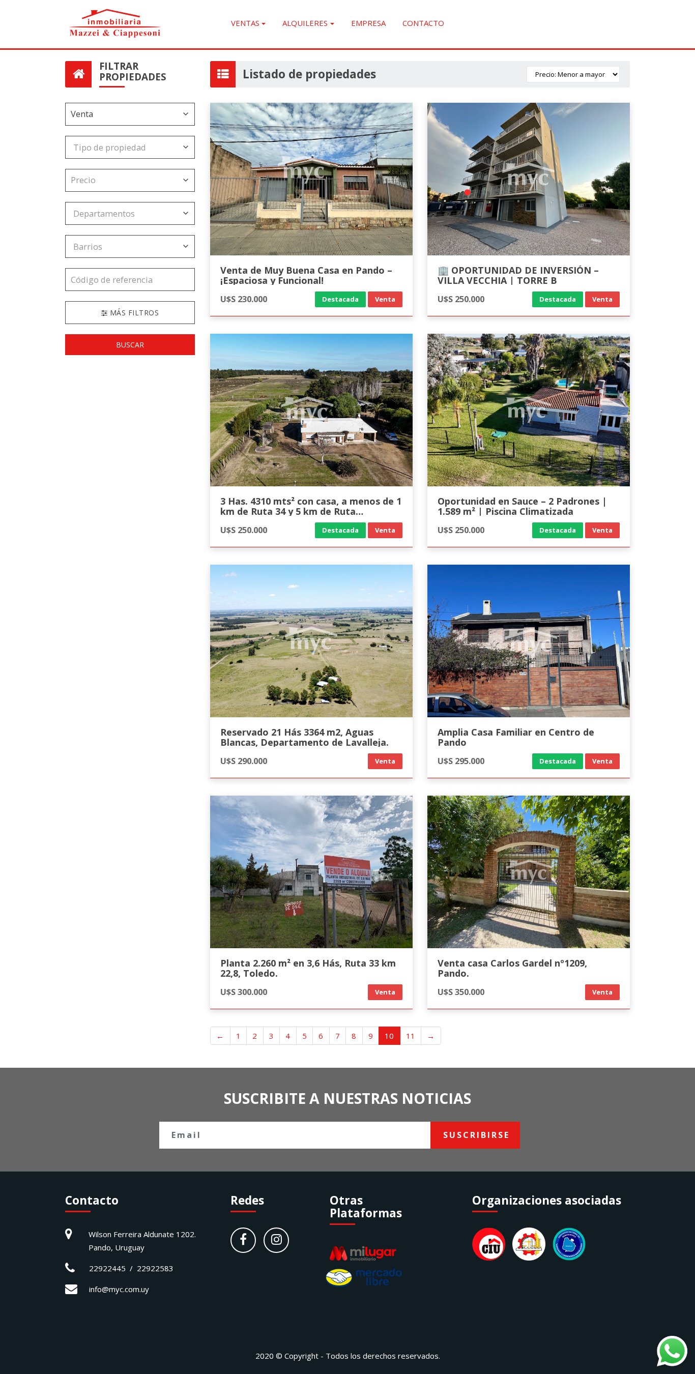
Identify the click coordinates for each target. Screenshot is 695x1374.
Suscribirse (476, 1135)
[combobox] (130, 147)
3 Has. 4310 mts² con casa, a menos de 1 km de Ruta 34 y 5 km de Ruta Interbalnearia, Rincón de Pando (310, 511)
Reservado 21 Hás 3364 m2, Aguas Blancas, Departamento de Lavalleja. (304, 737)
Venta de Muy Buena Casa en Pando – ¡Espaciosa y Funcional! (306, 275)
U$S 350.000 (461, 992)
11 (410, 1036)
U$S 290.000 (243, 761)
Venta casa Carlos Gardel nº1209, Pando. (512, 968)
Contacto (423, 23)
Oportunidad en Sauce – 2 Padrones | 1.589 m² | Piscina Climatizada (522, 506)
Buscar (130, 344)
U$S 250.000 (461, 299)
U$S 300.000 (243, 992)
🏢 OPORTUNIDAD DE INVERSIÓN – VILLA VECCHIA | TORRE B (518, 275)
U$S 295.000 (461, 761)
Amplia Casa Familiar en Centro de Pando (516, 737)
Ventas (245, 23)
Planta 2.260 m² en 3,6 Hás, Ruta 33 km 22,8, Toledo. (308, 968)
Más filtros (133, 312)
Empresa (368, 23)
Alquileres (305, 23)
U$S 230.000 (243, 299)
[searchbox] (122, 147)
